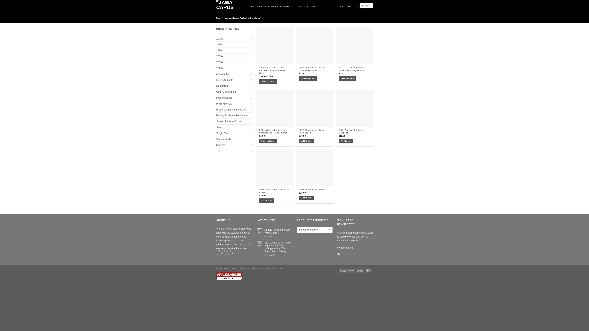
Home (252, 7)
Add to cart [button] (306, 141)
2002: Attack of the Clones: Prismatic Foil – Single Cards (273, 131)
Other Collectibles (226, 92)
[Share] (21, 286)
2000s (219, 56)
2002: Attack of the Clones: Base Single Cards (312, 69)
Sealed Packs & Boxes (228, 121)
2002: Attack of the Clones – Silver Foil (352, 131)
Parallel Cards (224, 98)
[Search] (247, 7)
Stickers (220, 145)
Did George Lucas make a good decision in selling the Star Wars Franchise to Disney (277, 247)
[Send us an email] (230, 252)
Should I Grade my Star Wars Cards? (277, 231)
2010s (219, 62)
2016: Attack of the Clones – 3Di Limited (274, 191)
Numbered (222, 86)
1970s (219, 38)
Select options (268, 81)
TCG (218, 151)
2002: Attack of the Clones (311, 189)
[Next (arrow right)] (12, 299)
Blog (267, 7)
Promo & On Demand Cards (231, 109)
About (260, 7)
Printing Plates (224, 103)
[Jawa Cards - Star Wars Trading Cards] (229, 6)
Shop (298, 7)
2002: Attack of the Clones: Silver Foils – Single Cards (352, 69)
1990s (219, 50)
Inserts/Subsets (224, 80)
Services (287, 7)
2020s (219, 68)
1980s (219, 44)
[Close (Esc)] (30, 286)
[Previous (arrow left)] (3, 299)
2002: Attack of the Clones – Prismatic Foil (312, 131)
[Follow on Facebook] (219, 252)
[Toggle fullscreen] (12, 286)
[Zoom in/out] (3, 286)
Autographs (222, 74)
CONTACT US (310, 7)
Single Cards (223, 133)
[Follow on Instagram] (224, 252)
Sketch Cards (223, 139)
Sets (218, 127)
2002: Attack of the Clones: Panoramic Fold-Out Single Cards (272, 70)
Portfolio (276, 7)
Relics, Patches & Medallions (232, 115)
